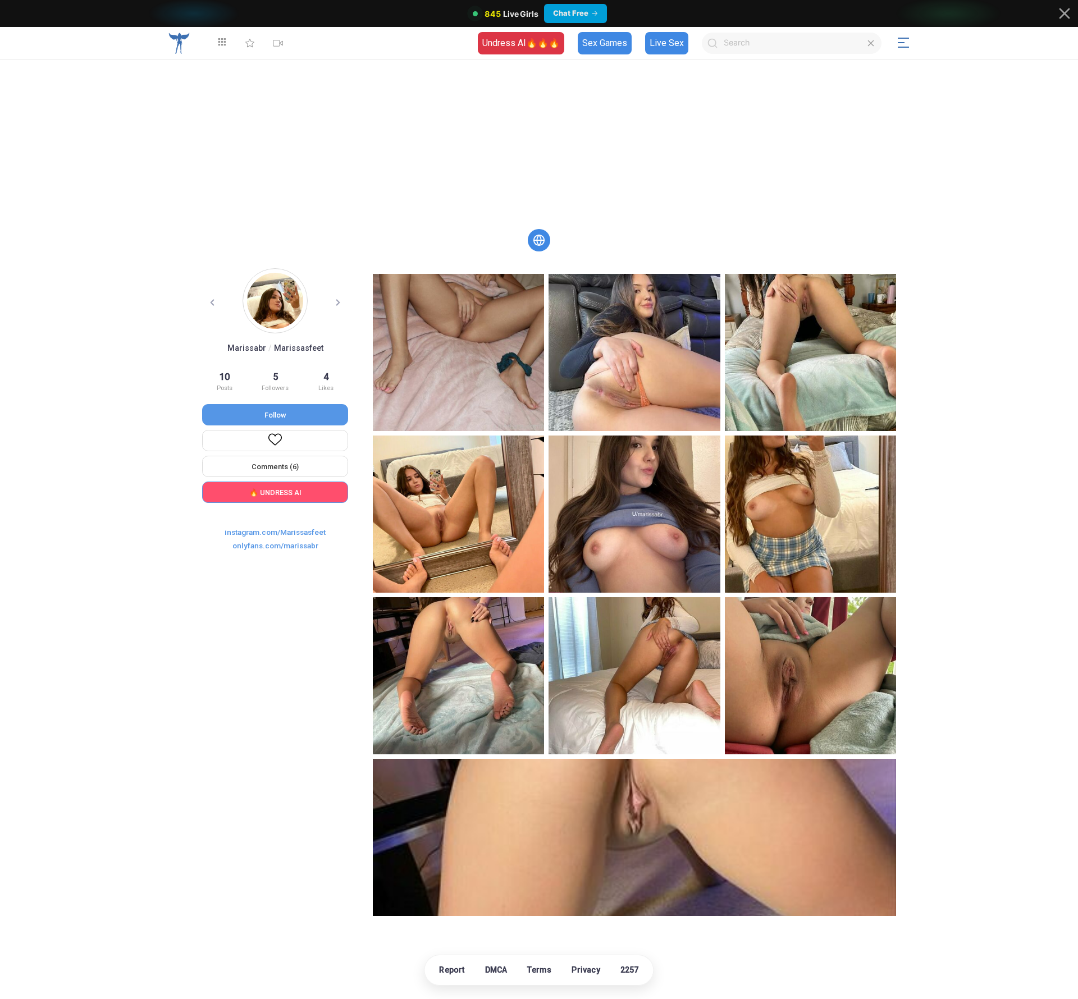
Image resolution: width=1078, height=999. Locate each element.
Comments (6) (275, 466)
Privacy (586, 969)
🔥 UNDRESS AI (275, 492)
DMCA (496, 969)
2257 (629, 969)
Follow (275, 415)
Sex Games (604, 43)
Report (451, 969)
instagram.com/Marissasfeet (275, 532)
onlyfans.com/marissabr (275, 545)
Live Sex (667, 43)
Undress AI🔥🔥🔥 (521, 43)
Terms (539, 969)
